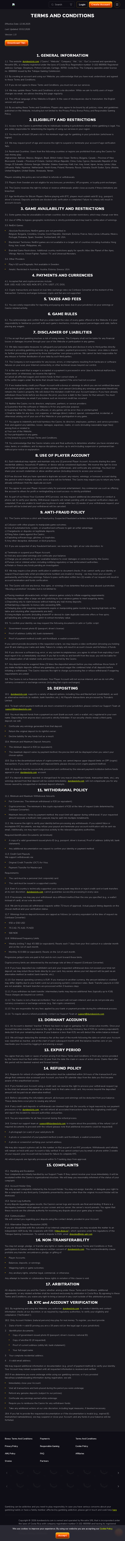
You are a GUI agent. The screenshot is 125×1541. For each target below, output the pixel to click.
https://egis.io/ (61, 1230)
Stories (8, 1461)
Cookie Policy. (106, 1528)
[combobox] (62, 5)
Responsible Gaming (49, 1446)
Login (82, 4)
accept (62, 1535)
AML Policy (10, 1453)
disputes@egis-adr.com (81, 1234)
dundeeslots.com (31, 61)
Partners (44, 1461)
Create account (100, 4)
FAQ (42, 1453)
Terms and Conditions (85, 1438)
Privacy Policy (11, 1446)
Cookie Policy (81, 1446)
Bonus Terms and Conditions (18, 1438)
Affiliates (79, 1453)
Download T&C (16, 43)
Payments (45, 1438)
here (114, 1509)
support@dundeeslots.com (18, 709)
